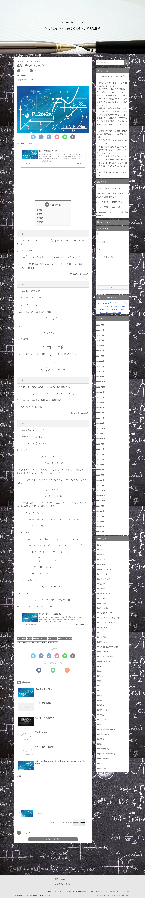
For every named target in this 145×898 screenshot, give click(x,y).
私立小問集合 (53, 638)
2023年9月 (100, 392)
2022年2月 (100, 480)
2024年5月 (100, 356)
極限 (100, 724)
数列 (24, 638)
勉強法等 (102, 637)
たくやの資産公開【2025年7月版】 (110, 202)
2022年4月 (100, 470)
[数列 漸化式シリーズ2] (49, 136)
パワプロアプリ (104, 598)
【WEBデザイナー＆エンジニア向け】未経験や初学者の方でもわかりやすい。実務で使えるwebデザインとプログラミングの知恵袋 (88, 892)
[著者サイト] (38, 670)
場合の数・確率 (104, 652)
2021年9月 (100, 506)
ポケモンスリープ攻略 (107, 622)
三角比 (101, 632)
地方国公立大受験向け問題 (108, 647)
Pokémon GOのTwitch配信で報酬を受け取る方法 (112, 213)
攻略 (100, 666)
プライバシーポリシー (27, 80)
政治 (100, 671)
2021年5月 (100, 527)
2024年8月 (100, 341)
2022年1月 (100, 485)
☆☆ (100, 550)
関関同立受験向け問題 (66, 638)
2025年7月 (100, 330)
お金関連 (102, 588)
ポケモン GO (103, 608)
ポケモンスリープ (105, 613)
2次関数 (102, 564)
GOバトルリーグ (105, 569)
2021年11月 (101, 496)
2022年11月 (101, 434)
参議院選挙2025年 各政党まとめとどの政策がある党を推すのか (112, 195)
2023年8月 (100, 397)
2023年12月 (101, 382)
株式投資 (102, 720)
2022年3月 (100, 475)
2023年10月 (101, 387)
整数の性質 (103, 710)
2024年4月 (100, 361)
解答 (40, 214)
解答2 (41, 222)
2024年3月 (100, 366)
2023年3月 (100, 418)
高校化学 (102, 768)
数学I (101, 695)
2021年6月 (100, 522)
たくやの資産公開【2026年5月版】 (110, 188)
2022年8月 (100, 449)
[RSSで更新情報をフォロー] (67, 670)
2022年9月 (100, 444)
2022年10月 (101, 439)
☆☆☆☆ (102, 559)
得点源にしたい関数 (106, 656)
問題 (40, 210)
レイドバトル (104, 627)
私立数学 (102, 739)
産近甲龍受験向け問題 (41, 638)
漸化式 (45, 642)
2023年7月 (100, 403)
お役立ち (102, 584)
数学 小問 (27, 642)
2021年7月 (100, 516)
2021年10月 (101, 501)
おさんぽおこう (104, 579)
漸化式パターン (53, 642)
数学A (101, 686)
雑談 (100, 763)
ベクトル (102, 603)
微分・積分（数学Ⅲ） (107, 661)
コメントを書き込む (53, 839)
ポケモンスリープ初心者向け (109, 618)
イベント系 (103, 574)
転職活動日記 (104, 749)
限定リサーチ (104, 758)
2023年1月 (100, 423)
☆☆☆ (101, 555)
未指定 (101, 715)
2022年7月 (100, 454)
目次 (52, 205)
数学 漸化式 (36, 642)
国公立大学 (103, 642)
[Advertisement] (53, 185)
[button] (126, 62)
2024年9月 (100, 335)
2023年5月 (100, 408)
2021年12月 (101, 491)
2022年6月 (100, 460)
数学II (101, 700)
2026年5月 (100, 325)
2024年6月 (100, 351)
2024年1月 (100, 377)
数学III (101, 705)
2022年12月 (101, 428)
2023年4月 (100, 413)
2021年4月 (100, 532)
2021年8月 (100, 511)
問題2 (41, 218)
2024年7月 (100, 346)
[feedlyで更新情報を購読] (53, 670)
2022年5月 (100, 465)
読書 (100, 744)
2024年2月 (100, 372)
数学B (30, 638)
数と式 (101, 676)
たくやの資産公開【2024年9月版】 (110, 207)
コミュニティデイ (105, 593)
